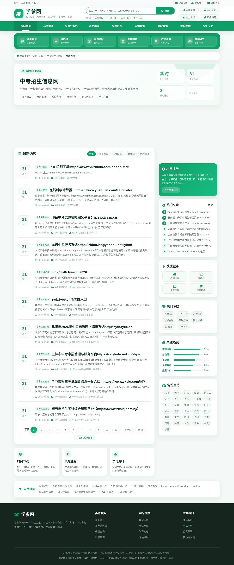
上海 (198, 399)
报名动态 (103, 153)
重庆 (176, 417)
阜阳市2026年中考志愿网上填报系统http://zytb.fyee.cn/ (92, 327)
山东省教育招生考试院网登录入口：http (189, 234)
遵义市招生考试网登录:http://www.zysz (188, 212)
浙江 (166, 405)
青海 (196, 423)
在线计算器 (138, 486)
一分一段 (112, 18)
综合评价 (168, 327)
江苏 (208, 399)
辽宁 (166, 399)
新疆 (166, 429)
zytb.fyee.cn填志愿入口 (69, 299)
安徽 (176, 405)
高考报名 (117, 25)
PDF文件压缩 (125, 491)
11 (116, 429)
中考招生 (183, 327)
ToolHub (196, 486)
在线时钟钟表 (106, 491)
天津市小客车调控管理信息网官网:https (189, 229)
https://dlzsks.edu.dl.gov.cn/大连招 (186, 251)
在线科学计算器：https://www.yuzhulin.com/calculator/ (91, 190)
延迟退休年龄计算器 (84, 491)
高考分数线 (71, 25)
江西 (196, 405)
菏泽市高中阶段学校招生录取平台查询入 (189, 246)
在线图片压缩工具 (62, 486)
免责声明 (188, 531)
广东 (196, 411)
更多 (210, 205)
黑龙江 (187, 399)
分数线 (131, 153)
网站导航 (144, 537)
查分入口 (118, 153)
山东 (206, 405)
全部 (91, 153)
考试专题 (185, 25)
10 (107, 429)
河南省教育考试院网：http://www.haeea (189, 223)
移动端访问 (189, 537)
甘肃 (186, 423)
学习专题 (182, 3)
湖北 (176, 411)
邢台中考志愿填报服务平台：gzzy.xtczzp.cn (84, 217)
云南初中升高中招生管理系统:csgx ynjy (189, 217)
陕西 (176, 423)
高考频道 (48, 25)
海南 (166, 417)
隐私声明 (188, 525)
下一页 (127, 429)
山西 (196, 392)
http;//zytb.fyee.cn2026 (69, 272)
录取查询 (211, 10)
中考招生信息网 (55, 56)
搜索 (167, 11)
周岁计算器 (64, 491)
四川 (186, 417)
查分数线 (190, 17)
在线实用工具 (99, 486)
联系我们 (188, 520)
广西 (206, 411)
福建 (186, 405)
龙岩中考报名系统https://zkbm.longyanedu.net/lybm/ (92, 245)
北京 (166, 392)
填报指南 (211, 17)
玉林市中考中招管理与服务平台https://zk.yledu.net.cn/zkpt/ (96, 354)
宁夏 (206, 423)
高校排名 (199, 3)
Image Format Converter (174, 486)
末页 (140, 429)
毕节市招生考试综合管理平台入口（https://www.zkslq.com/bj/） (99, 381)
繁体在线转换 (46, 491)
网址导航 (215, 3)
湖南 (186, 411)
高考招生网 (82, 486)
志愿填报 (99, 18)
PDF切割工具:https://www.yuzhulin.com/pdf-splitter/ (89, 167)
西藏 (166, 423)
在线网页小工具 (119, 486)
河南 (166, 411)
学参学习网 (38, 56)
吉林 (176, 399)
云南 (206, 417)
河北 (186, 392)
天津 (176, 392)
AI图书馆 (152, 486)
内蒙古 (207, 392)
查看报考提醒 (171, 190)
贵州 (196, 417)
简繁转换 (44, 486)
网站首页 (26, 25)
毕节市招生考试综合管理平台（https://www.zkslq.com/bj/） (96, 409)
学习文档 (137, 18)
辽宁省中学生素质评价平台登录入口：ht (189, 240)
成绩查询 (190, 10)
